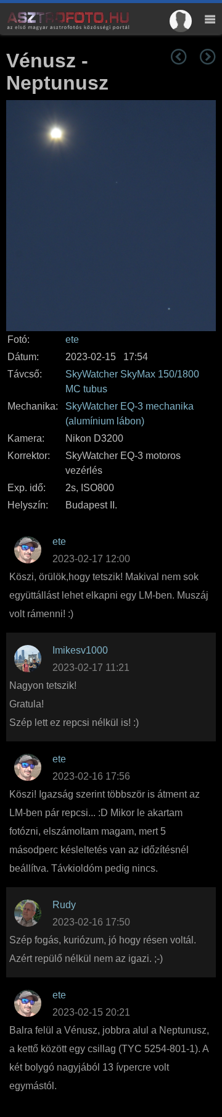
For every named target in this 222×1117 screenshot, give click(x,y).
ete (72, 339)
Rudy (64, 905)
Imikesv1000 (80, 650)
